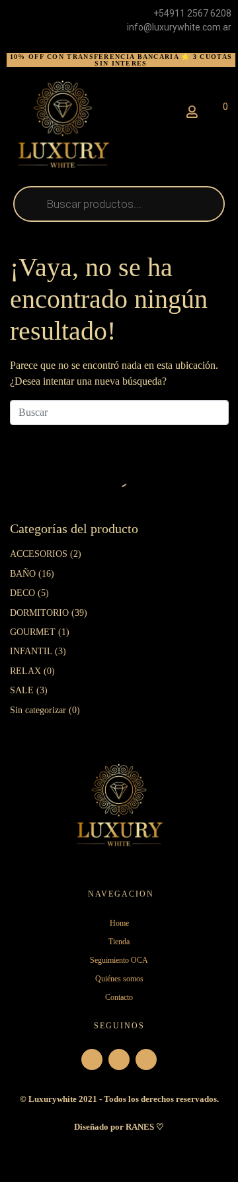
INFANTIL (31, 651)
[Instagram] (91, 1059)
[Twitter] (146, 1059)
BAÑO (23, 574)
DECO (22, 593)
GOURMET (33, 632)
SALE (22, 690)
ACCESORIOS (38, 554)
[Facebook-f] (119, 1059)
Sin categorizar (38, 710)
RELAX (25, 671)
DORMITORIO (39, 613)
